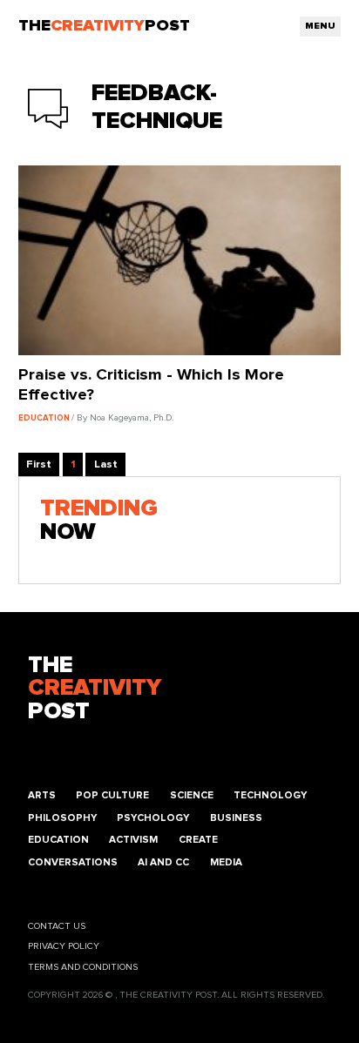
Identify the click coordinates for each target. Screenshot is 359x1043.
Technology (270, 795)
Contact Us (56, 926)
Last (106, 464)
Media (226, 862)
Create (198, 839)
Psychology (153, 818)
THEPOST (94, 689)
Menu (320, 26)
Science (191, 795)
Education (58, 839)
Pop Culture (112, 795)
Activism (133, 839)
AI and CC (163, 862)
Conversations (73, 862)
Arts (42, 795)
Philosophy (62, 818)
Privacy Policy (63, 946)
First (38, 464)
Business (236, 818)
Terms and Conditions (83, 967)
